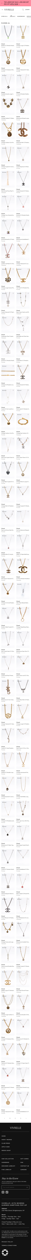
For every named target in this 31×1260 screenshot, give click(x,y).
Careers (24, 1169)
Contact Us (25, 1166)
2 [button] (15, 1118)
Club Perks (6, 1143)
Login (27, 9)
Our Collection (8, 1158)
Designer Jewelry (8, 1166)
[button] (4, 16)
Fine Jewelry (6, 1169)
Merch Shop (6, 1150)
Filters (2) (5, 23)
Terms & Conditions (9, 1245)
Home (4, 1136)
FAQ (22, 1162)
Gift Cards (25, 1158)
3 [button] (20, 1118)
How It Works (7, 1139)
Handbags (5, 1162)
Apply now (6, 1147)
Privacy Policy (7, 1242)
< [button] (4, 1118)
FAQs (3, 1237)
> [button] (26, 1118)
